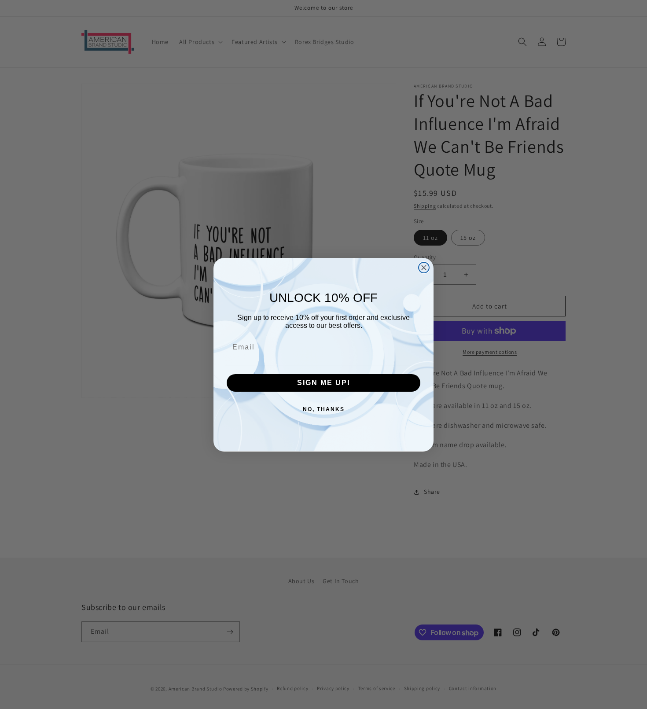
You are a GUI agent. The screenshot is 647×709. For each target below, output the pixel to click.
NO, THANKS (324, 409)
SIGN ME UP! (323, 382)
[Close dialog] (424, 267)
